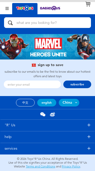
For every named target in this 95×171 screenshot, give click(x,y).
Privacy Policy (71, 166)
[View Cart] (88, 4)
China (67, 102)
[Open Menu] (7, 8)
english (47, 102)
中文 (25, 102)
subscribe (77, 84)
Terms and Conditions (40, 166)
